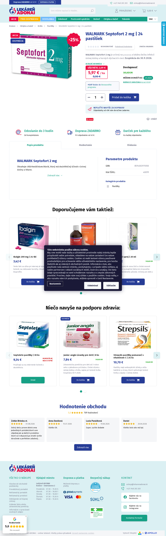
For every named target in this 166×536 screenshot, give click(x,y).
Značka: (146, 46)
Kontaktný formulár (134, 518)
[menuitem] (13, 19)
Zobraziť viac (83, 447)
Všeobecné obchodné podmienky (18, 485)
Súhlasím (111, 285)
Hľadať (92, 10)
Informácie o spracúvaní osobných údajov (19, 511)
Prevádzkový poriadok (18, 489)
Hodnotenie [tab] (85, 145)
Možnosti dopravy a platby (71, 485)
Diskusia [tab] (131, 145)
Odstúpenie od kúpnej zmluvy (18, 500)
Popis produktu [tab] (35, 145)
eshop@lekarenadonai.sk (137, 484)
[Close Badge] (26, 516)
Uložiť (91, 119)
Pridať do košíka (121, 97)
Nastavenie (55, 283)
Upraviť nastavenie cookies (83, 533)
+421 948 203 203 (133, 489)
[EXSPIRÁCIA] (83, 335)
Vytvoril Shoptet (129, 533)
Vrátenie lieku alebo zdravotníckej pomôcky (19, 505)
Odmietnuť (92, 285)
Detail (33, 380)
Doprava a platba (47, 2)
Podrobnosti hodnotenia (123, 46)
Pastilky (116, 186)
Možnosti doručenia (137, 82)
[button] (81, 293)
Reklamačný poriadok (18, 492)
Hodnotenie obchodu (83, 407)
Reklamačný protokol (18, 496)
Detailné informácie (94, 64)
